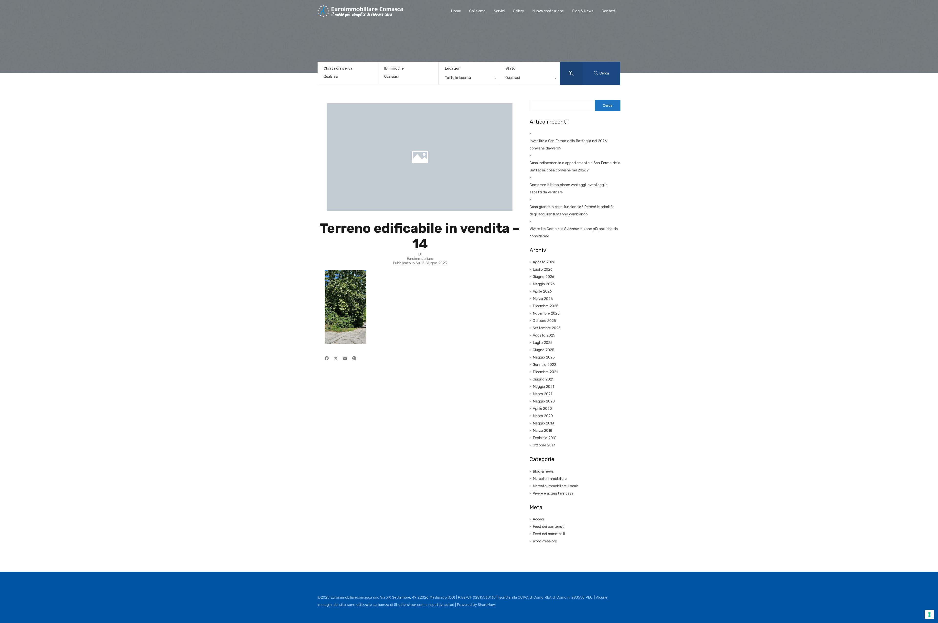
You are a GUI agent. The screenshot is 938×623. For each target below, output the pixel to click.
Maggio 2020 (544, 401)
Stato (510, 68)
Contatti (609, 11)
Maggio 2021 (543, 386)
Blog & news (543, 471)
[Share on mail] (345, 358)
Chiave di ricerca (338, 69)
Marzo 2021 (542, 394)
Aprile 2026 (542, 291)
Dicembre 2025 (545, 306)
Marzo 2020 (543, 416)
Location (452, 68)
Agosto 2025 (544, 335)
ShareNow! (487, 604)
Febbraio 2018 (544, 438)
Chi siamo (477, 11)
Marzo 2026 (543, 298)
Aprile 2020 (542, 408)
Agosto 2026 (544, 262)
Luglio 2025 (543, 342)
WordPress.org (545, 541)
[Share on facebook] (327, 358)
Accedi (538, 519)
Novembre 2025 (546, 313)
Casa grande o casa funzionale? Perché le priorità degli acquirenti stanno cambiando (571, 210)
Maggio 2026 (544, 284)
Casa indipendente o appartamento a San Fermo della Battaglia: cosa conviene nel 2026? (575, 166)
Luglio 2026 (543, 269)
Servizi (499, 11)
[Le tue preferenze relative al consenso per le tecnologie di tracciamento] (929, 614)
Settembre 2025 (547, 328)
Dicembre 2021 (545, 372)
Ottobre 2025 (544, 320)
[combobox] (469, 79)
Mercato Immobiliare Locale (556, 486)
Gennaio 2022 (544, 364)
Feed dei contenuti (549, 526)
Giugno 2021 (543, 379)
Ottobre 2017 (544, 445)
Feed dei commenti (549, 534)
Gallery (518, 11)
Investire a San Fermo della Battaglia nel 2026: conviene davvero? (569, 144)
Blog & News (582, 11)
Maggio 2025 (544, 357)
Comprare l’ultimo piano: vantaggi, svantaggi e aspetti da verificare (569, 188)
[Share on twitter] (336, 358)
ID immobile (394, 69)
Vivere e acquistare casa (553, 493)
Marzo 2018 (542, 430)
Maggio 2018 (543, 423)
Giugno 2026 (543, 277)
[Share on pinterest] (354, 358)
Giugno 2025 (543, 350)
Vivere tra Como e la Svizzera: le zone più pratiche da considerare (574, 232)
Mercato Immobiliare (550, 478)
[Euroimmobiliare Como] (360, 14)
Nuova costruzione (548, 11)
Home (456, 11)
